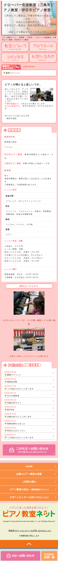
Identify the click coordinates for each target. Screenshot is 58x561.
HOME (29, 466)
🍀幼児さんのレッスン (14, 431)
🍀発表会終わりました (14, 424)
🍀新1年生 (9, 410)
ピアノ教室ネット (9, 37)
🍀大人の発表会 (11, 396)
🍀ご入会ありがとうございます (19, 389)
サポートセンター (29, 497)
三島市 (30, 37)
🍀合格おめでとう (12, 403)
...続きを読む (11, 118)
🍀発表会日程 (10, 382)
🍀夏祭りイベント (11, 73)
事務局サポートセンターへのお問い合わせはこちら (30, 531)
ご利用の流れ (29, 481)
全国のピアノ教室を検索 (29, 474)
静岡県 (21, 37)
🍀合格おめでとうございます (18, 417)
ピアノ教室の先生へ (29, 489)
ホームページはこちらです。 (18, 116)
